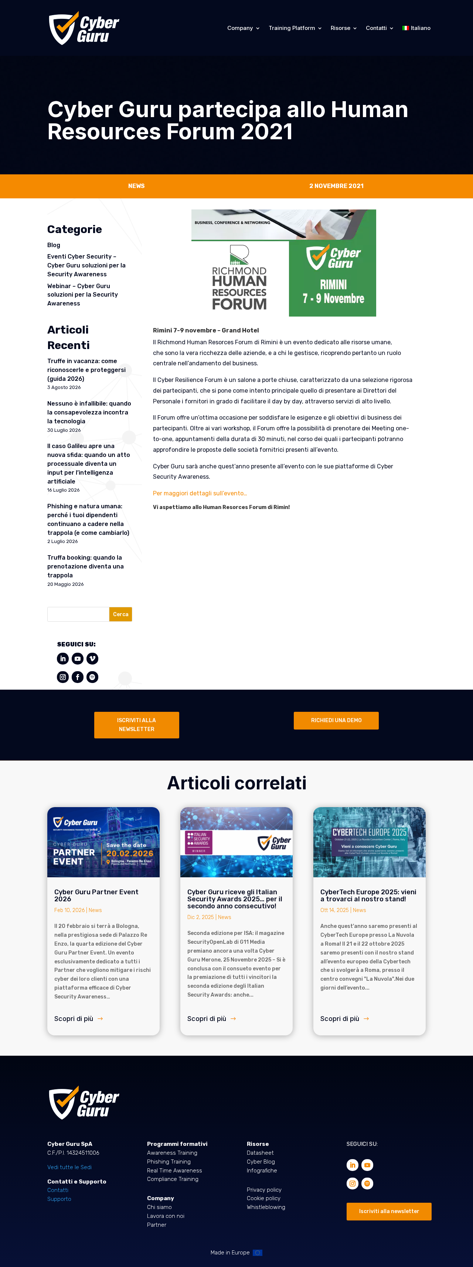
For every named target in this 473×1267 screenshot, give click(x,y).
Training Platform (292, 27)
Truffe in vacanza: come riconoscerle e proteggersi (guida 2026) (86, 370)
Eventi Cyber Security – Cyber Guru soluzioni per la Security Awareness (86, 265)
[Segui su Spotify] (92, 677)
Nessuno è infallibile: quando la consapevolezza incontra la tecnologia (89, 412)
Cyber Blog (261, 1161)
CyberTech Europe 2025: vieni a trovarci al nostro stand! (368, 895)
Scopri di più (73, 1018)
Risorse (340, 27)
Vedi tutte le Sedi (69, 1167)
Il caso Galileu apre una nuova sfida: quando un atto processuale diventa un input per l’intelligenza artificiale (88, 464)
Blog (53, 245)
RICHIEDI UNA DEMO (336, 720)
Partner (156, 1225)
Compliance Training (172, 1179)
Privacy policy (264, 1189)
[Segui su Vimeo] (92, 659)
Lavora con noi (165, 1216)
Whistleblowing (266, 1207)
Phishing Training (169, 1161)
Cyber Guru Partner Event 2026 (96, 895)
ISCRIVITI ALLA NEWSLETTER (136, 724)
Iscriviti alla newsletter (389, 1211)
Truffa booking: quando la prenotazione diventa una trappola (85, 566)
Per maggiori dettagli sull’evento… (200, 493)
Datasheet (260, 1153)
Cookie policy (263, 1198)
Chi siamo (159, 1207)
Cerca (121, 614)
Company (240, 27)
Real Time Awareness (174, 1170)
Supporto (59, 1199)
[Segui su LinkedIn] (63, 659)
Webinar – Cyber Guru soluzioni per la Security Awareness (82, 295)
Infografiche (262, 1170)
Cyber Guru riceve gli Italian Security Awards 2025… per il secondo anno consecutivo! (234, 899)
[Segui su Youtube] (78, 659)
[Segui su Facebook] (78, 677)
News (95, 910)
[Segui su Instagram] (63, 677)
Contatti (376, 27)
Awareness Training (172, 1153)
